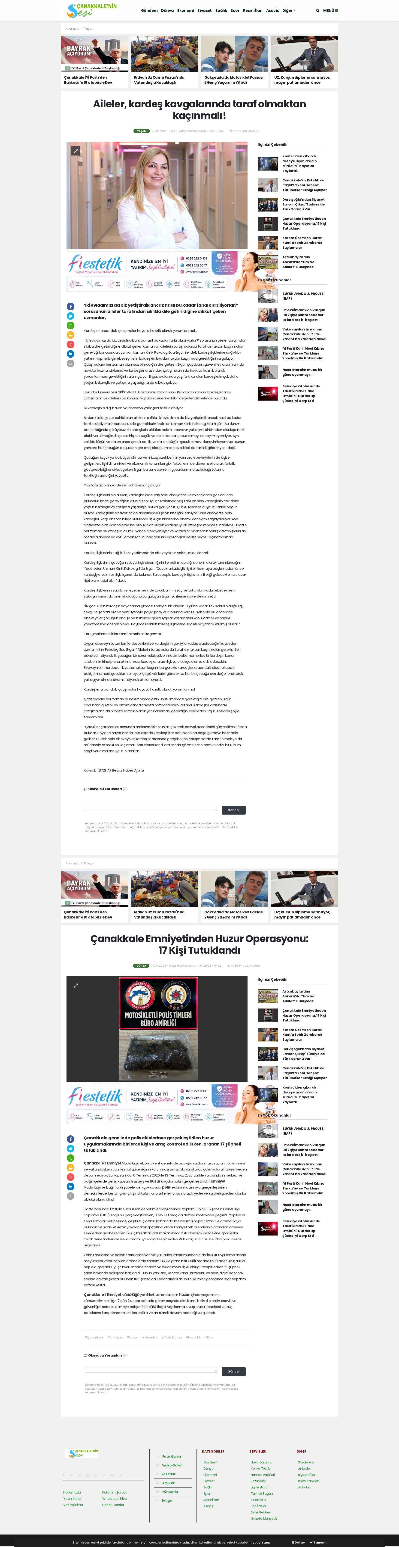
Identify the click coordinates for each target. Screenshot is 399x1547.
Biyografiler (306, 1474)
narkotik (189, 1260)
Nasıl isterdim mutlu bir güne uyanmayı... (302, 372)
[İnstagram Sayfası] (81, 1475)
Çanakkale (94, 1163)
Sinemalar (258, 1499)
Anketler (304, 1468)
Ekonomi (185, 10)
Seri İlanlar (258, 1506)
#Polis (209, 1337)
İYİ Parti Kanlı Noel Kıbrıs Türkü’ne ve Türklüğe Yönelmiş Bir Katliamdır (303, 353)
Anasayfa (72, 28)
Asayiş (272, 10)
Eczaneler (258, 1481)
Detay (299, 1542)
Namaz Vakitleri (263, 1474)
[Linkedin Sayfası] (97, 1475)
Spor (235, 10)
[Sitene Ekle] (122, 1475)
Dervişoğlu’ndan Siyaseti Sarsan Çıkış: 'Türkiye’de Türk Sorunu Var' (303, 204)
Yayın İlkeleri (72, 1498)
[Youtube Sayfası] (89, 1475)
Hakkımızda (72, 1492)
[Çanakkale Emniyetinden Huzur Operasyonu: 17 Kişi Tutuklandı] (157, 1028)
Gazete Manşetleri (265, 1518)
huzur (155, 1181)
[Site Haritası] (114, 1475)
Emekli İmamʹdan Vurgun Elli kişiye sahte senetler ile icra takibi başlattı (303, 315)
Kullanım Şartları (114, 1492)
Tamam (319, 1542)
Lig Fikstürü (259, 1487)
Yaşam (89, 28)
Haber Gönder (113, 1505)
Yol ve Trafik (260, 1468)
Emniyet (114, 1163)
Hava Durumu (261, 1462)
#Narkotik (193, 1337)
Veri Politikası (73, 1505)
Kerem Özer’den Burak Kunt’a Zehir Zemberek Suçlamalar (302, 243)
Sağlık (221, 10)
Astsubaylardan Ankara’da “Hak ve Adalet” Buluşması (298, 262)
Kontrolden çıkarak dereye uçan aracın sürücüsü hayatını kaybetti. (299, 163)
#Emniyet (115, 1337)
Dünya (167, 10)
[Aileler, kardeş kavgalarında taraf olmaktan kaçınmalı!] (157, 195)
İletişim (167, 1500)
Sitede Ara (306, 1462)
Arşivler (168, 1483)
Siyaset (204, 10)
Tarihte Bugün (262, 1493)
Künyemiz (170, 1491)
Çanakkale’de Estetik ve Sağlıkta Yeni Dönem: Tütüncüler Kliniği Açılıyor (304, 185)
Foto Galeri (171, 1456)
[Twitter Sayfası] (73, 1475)
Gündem (149, 10)
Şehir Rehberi (261, 1512)
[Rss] (106, 1475)
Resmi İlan (253, 10)
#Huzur (132, 1337)
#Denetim (150, 1337)
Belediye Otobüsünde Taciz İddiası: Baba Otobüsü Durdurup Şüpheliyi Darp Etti (301, 393)
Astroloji (304, 1487)
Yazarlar (168, 1474)
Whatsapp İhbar (114, 1498)
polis (167, 1187)
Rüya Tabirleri (308, 1481)
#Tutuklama (172, 1337)
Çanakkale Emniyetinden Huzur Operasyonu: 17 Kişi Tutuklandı (304, 223)
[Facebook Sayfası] (65, 1475)
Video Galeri (171, 1465)
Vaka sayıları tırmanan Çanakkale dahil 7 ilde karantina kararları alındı (304, 334)
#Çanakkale (94, 1337)
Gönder (234, 810)
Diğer (287, 10)
